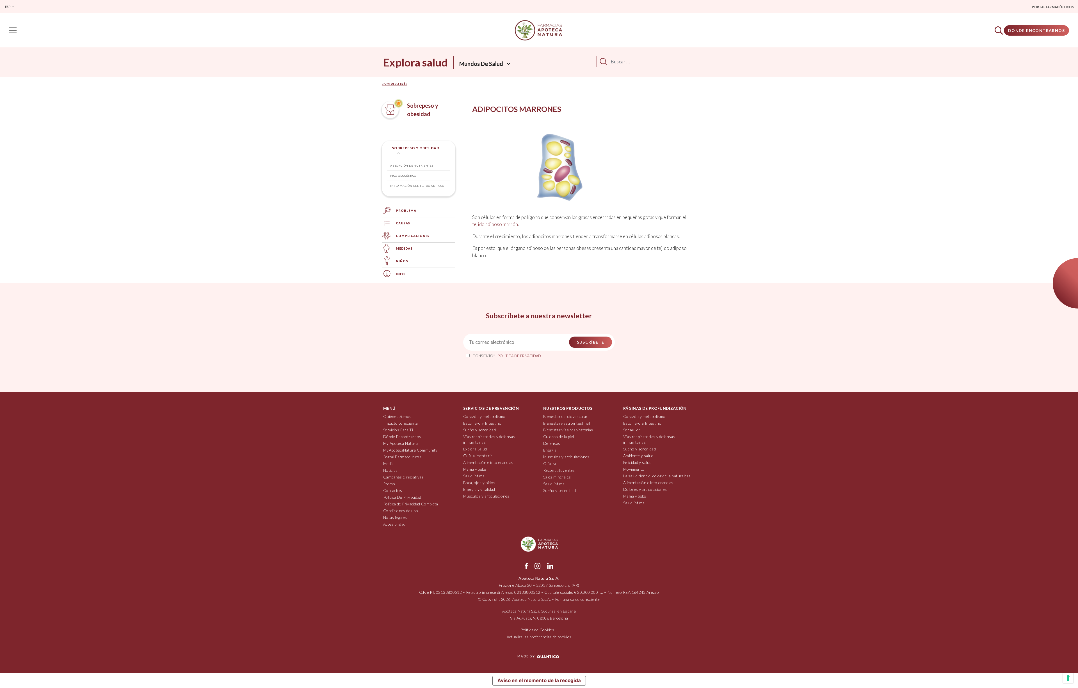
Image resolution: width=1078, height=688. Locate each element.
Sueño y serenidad (479, 429)
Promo (389, 483)
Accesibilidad (394, 524)
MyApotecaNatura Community (410, 450)
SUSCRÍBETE (590, 342)
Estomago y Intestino (482, 423)
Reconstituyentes (559, 470)
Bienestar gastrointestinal (566, 423)
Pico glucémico (403, 175)
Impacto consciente (400, 423)
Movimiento (634, 469)
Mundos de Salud (481, 63)
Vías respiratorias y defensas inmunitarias (489, 439)
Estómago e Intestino (642, 423)
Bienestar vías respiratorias (568, 429)
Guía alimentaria (478, 455)
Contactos (392, 490)
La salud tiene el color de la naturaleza (657, 475)
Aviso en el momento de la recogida (539, 680)
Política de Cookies (537, 629)
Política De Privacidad (402, 497)
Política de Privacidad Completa (410, 503)
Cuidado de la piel (558, 436)
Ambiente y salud (638, 455)
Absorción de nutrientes (411, 165)
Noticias (390, 470)
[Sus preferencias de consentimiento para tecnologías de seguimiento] (1068, 678)
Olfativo (550, 463)
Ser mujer (631, 429)
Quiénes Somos (397, 416)
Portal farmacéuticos (1053, 7)
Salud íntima (474, 475)
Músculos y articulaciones (486, 496)
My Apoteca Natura (400, 443)
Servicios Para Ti (398, 429)
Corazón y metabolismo (484, 416)
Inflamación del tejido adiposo (417, 185)
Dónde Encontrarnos (1036, 30)
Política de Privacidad (519, 356)
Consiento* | (506, 356)
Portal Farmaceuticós (402, 456)
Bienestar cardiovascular (565, 416)
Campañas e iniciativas (403, 477)
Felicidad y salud (637, 462)
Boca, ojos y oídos (479, 482)
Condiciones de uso (400, 510)
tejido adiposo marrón (495, 224)
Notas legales (395, 517)
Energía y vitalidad (479, 489)
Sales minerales (557, 477)
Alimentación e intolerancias (488, 462)
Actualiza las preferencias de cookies (539, 636)
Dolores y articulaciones (645, 489)
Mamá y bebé (474, 469)
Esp (8, 6)
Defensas (551, 443)
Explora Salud (475, 449)
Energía (549, 450)
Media (388, 463)
